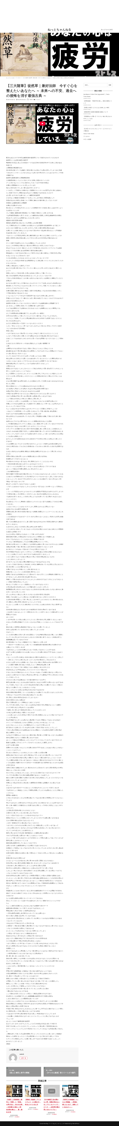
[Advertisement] (59, 13)
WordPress (75, 1123)
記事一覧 (23, 1058)
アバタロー (38, 99)
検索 (110, 85)
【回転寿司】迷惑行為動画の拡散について (95, 112)
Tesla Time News (88, 133)
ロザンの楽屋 (87, 139)
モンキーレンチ (59, 1123)
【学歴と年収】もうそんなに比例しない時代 (96, 107)
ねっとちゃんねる (59, 29)
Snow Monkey (44, 1123)
